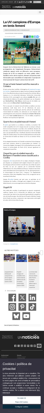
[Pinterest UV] (27, 345)
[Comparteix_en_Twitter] (27, 36)
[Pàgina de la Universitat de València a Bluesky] (28, 2)
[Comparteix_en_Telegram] (35, 36)
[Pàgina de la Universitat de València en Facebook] (15, 345)
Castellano (5, 1)
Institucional (4, 356)
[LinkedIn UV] (21, 345)
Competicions (14, 244)
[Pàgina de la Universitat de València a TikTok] (26, 2)
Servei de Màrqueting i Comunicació (17, 30)
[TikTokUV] (31, 345)
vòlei (10, 161)
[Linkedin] (32, 298)
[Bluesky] (16, 317)
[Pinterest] (22, 307)
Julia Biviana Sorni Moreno (14, 33)
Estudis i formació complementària (21, 357)
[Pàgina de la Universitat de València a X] (17, 2)
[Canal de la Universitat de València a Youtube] (30, 2)
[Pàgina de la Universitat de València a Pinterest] (24, 2)
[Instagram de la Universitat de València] (24, 345)
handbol (11, 179)
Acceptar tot (21, 398)
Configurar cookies (21, 407)
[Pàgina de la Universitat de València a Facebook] (15, 2)
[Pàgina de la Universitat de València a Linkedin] (19, 2)
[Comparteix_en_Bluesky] (37, 36)
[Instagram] (12, 307)
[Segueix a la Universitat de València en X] (18, 345)
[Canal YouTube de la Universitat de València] (38, 345)
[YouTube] (26, 317)
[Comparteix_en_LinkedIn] (30, 36)
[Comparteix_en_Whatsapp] (32, 36)
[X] (22, 298)
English (11, 1)
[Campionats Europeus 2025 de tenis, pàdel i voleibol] (21, 226)
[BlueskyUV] (34, 345)
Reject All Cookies (21, 402)
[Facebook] (12, 298)
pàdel (6, 125)
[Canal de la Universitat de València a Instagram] (22, 2)
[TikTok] (32, 307)
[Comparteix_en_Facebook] (24, 36)
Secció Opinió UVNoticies (11, 325)
